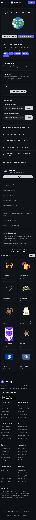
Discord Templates (7, 497)
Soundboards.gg (6, 493)
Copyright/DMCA (23, 476)
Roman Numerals (6, 438)
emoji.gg (17, 2)
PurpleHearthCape (8, 343)
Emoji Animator (22, 451)
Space (11, 53)
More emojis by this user (18, 177)
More (31, 255)
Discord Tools (25, 495)
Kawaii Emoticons (23, 435)
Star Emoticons (22, 429)
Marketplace (5, 460)
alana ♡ (5, 300)
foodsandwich (7, 369)
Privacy (16, 515)
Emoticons (4, 476)
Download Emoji (10, 36)
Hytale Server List (24, 493)
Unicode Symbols (6, 473)
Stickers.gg (24, 491)
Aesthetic (17, 53)
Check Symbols (6, 435)
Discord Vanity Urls (19, 497)
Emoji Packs (4, 454)
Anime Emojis (5, 411)
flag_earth (5, 366)
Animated (25, 53)
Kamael (5, 346)
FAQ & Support (22, 478)
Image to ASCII (5, 481)
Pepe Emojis (5, 408)
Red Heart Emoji (23, 406)
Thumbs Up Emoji (23, 408)
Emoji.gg (8, 382)
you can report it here (18, 251)
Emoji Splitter (22, 457)
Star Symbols (5, 432)
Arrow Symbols (5, 429)
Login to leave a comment (18, 91)
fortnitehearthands (25, 298)
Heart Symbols (5, 426)
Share (30, 13)
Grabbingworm (24, 275)
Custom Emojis (5, 448)
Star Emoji (21, 411)
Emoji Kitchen (22, 454)
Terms (9, 515)
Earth (5, 53)
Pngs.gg (14, 493)
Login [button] (31, 2)
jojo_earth (22, 343)
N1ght (4, 278)
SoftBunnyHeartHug (25, 321)
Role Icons (4, 406)
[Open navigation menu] (2, 2)
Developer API (22, 473)
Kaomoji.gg (10, 491)
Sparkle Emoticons (24, 432)
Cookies (24, 515)
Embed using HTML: (9, 104)
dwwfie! (22, 278)
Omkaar (12, 170)
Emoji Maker (22, 448)
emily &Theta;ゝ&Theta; (26, 323)
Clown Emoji (22, 417)
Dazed (22, 300)
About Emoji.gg (22, 470)
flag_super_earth (24, 366)
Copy (29, 108)
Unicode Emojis (5, 470)
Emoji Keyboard (6, 478)
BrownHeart (6, 298)
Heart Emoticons (23, 426)
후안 (21, 346)
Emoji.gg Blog (22, 481)
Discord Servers (15, 495)
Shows (6, 56)
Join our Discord (10, 393)
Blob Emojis (4, 414)
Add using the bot (26, 36)
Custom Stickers (6, 451)
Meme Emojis (5, 417)
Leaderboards (5, 457)
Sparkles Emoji (22, 414)
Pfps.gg (17, 491)
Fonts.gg (3, 491)
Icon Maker (21, 460)
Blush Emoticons (23, 438)
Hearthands (6, 275)
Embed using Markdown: (11, 113)
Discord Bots (5, 495)
